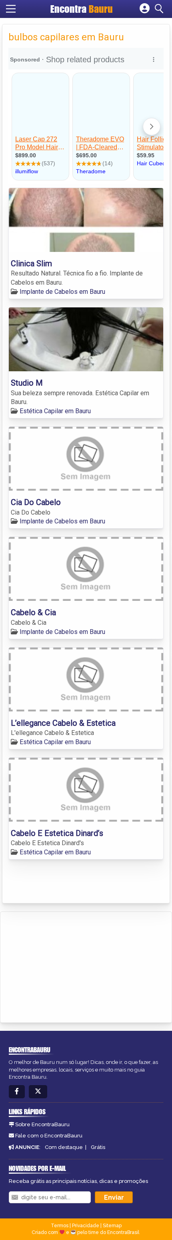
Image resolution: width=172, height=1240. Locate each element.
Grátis (98, 1147)
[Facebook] (17, 1091)
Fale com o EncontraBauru (48, 1136)
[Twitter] (38, 1091)
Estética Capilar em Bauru (55, 411)
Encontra (81, 9)
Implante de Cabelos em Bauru (62, 291)
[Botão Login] (145, 9)
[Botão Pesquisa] (160, 9)
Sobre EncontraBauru (42, 1124)
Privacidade (85, 1225)
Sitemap (112, 1225)
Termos (59, 1225)
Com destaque (64, 1147)
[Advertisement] (66, 966)
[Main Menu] (11, 9)
